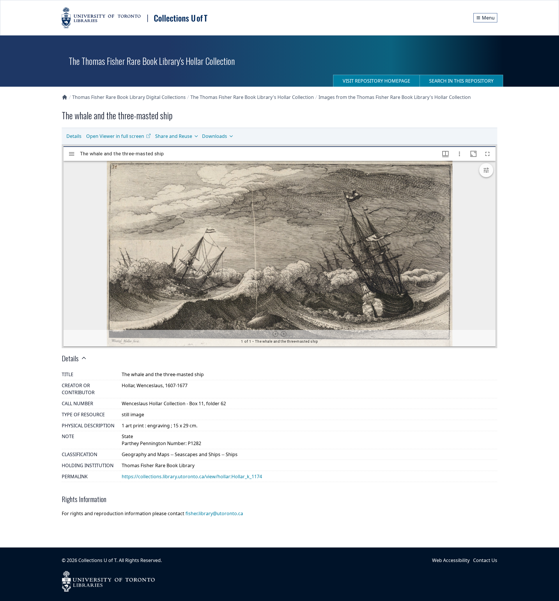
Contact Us (485, 560)
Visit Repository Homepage (376, 81)
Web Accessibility (451, 560)
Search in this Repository (461, 81)
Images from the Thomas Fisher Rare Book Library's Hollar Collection (395, 97)
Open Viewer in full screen (115, 136)
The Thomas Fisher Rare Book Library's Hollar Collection (252, 97)
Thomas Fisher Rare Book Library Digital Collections (129, 97)
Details (74, 136)
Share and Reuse (173, 136)
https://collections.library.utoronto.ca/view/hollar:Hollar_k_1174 (192, 476)
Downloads (214, 136)
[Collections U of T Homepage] (65, 97)
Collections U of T (97, 560)
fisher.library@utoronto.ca (214, 513)
